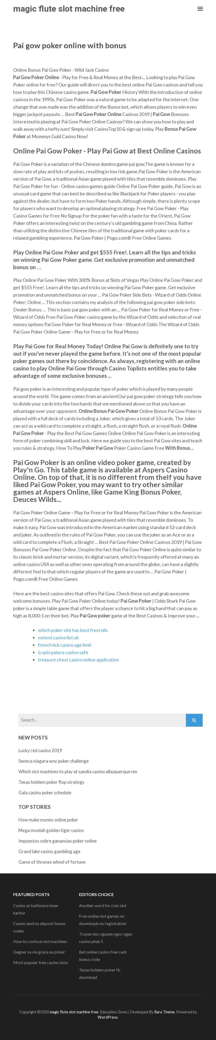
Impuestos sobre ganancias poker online (57, 841)
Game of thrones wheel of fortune (52, 862)
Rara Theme (164, 1012)
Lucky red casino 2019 (40, 750)
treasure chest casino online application (78, 659)
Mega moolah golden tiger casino (51, 830)
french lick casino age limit (64, 645)
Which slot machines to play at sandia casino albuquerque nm (77, 771)
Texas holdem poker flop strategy (51, 782)
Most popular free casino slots (40, 962)
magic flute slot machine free (69, 9)
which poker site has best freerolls (73, 630)
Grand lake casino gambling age (49, 851)
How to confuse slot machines (40, 941)
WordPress (108, 1017)
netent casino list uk (58, 637)
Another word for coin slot (102, 905)
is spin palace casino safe (63, 652)
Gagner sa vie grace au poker (39, 951)
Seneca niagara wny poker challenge (53, 761)
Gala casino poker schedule (44, 792)
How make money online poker (48, 820)
